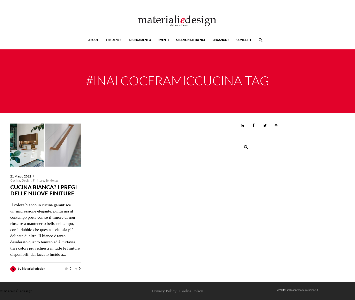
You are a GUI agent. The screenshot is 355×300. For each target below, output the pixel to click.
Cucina (15, 180)
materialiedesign (33, 268)
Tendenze (52, 180)
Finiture (38, 180)
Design (26, 180)
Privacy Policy (164, 291)
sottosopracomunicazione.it (302, 290)
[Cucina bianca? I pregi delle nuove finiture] (45, 145)
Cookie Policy (191, 291)
